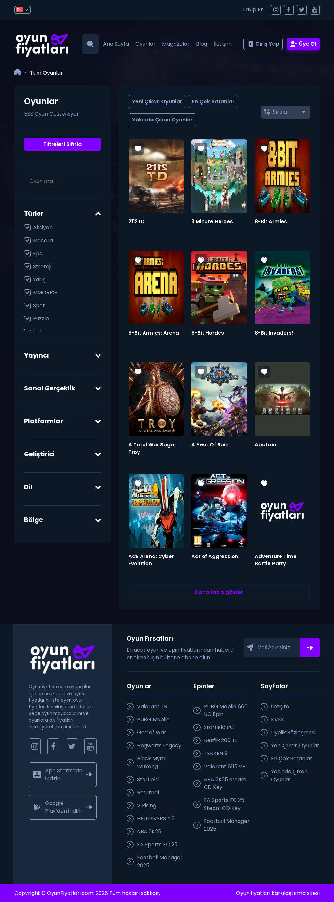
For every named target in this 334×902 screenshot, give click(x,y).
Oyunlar (145, 44)
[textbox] (289, 112)
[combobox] (285, 112)
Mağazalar (176, 44)
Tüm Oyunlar (46, 73)
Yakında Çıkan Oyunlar (162, 119)
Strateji (42, 266)
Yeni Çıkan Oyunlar (157, 101)
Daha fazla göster (219, 592)
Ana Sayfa (116, 44)
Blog (201, 44)
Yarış (39, 279)
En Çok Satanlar (213, 101)
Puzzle (41, 318)
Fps (37, 253)
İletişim (223, 44)
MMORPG (45, 292)
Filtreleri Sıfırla (62, 144)
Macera (43, 240)
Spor (39, 305)
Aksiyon (43, 227)
